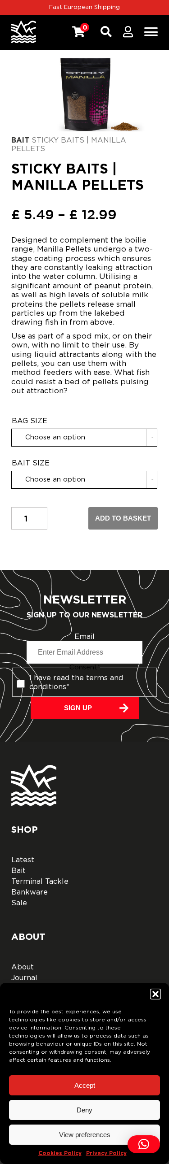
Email (84, 636)
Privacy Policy (106, 1153)
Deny (84, 1110)
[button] (155, 994)
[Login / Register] (128, 32)
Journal (24, 978)
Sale (19, 903)
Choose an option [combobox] (55, 437)
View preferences (84, 1134)
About (22, 967)
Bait (20, 140)
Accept (84, 1085)
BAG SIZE (29, 421)
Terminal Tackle (40, 881)
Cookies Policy (60, 1153)
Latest (22, 860)
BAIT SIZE (31, 463)
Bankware (29, 892)
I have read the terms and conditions (76, 682)
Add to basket (123, 518)
